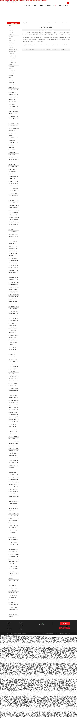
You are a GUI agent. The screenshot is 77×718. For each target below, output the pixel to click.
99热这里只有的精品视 (65, 648)
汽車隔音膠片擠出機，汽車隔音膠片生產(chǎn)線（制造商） (14, 284)
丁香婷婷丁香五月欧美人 (38, 682)
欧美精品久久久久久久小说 (65, 673)
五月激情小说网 (69, 665)
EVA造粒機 (11, 30)
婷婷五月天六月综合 (27, 715)
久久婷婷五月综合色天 (25, 711)
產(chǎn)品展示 (48, 5)
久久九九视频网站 (31, 696)
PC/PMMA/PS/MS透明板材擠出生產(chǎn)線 (14, 193)
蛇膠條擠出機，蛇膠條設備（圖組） (14, 457)
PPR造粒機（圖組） (12, 371)
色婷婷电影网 (30, 667)
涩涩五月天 (30, 664)
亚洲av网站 (5, 661)
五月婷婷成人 (61, 705)
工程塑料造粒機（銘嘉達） (13, 142)
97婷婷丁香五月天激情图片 (22, 674)
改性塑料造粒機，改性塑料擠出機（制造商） (14, 294)
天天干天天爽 (35, 690)
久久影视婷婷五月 (57, 638)
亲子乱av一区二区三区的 (69, 662)
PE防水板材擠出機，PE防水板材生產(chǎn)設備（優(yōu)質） (14, 118)
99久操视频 (21, 642)
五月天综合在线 (73, 705)
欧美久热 (63, 682)
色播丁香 (28, 652)
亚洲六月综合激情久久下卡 (59, 668)
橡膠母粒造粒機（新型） (13, 87)
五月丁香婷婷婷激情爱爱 (30, 651)
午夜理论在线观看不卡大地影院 (32, 673)
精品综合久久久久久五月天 (5, 697)
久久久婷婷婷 (26, 697)
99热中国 (24, 687)
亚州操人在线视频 (4, 669)
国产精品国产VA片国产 (63, 655)
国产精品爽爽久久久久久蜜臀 (40, 711)
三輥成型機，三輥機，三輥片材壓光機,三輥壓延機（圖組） (14, 441)
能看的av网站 (61, 711)
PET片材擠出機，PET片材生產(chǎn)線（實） (14, 508)
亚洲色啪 (26, 666)
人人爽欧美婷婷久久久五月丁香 (20, 651)
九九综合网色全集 (47, 671)
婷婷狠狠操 (68, 697)
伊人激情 (5, 706)
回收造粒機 (11, 173)
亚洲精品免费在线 (27, 705)
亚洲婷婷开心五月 (46, 665)
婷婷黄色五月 (54, 667)
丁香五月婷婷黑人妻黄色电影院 (58, 664)
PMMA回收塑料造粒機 (13, 231)
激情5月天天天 (55, 686)
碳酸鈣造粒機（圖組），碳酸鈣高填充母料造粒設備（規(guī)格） (14, 407)
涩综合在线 (52, 700)
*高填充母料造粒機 (12, 149)
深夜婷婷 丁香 (41, 712)
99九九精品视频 (19, 712)
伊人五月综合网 (30, 659)
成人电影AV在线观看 (54, 649)
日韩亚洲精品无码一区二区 (70, 687)
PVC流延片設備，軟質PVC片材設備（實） (14, 506)
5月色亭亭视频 (68, 663)
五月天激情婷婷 (69, 674)
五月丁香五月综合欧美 (71, 651)
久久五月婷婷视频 (34, 647)
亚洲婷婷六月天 (48, 713)
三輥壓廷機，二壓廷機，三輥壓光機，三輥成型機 (14, 484)
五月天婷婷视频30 (74, 664)
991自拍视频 (37, 648)
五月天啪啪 (3, 670)
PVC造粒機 (11, 36)
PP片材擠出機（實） (12, 537)
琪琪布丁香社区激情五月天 (6, 699)
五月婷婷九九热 (57, 657)
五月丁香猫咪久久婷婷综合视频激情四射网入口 (53, 688)
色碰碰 (26, 696)
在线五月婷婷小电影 (25, 656)
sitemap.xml (56, 633)
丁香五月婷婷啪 (54, 685)
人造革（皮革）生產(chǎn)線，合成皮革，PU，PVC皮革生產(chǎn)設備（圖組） (14, 433)
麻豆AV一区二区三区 (68, 669)
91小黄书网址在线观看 (15, 690)
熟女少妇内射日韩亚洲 (49, 686)
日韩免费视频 (59, 696)
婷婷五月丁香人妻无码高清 (61, 641)
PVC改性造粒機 (11, 226)
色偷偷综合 (41, 638)
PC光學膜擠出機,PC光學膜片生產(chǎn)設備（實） (14, 527)
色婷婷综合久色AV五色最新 (37, 662)
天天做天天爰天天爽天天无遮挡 (45, 687)
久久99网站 (74, 665)
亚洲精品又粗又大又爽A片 (34, 691)
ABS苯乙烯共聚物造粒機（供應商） (14, 243)
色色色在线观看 (41, 691)
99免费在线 (33, 681)
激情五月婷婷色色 (24, 689)
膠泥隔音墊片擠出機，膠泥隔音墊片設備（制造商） (14, 272)
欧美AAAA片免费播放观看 (27, 702)
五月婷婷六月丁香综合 (43, 637)
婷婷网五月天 (70, 702)
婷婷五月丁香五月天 (35, 664)
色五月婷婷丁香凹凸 (26, 686)
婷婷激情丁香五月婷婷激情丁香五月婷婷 (59, 663)
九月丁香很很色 (55, 699)
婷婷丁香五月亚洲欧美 (72, 646)
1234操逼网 (67, 700)
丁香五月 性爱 (41, 664)
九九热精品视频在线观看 (8, 647)
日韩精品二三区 (20, 672)
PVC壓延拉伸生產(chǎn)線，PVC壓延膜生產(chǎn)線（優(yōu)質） (14, 116)
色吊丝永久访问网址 (46, 651)
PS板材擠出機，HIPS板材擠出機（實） (14, 532)
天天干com (20, 648)
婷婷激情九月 (46, 654)
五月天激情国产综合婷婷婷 (62, 666)
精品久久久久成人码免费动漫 (45, 649)
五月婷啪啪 (50, 663)
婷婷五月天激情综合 (6, 711)
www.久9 (61, 680)
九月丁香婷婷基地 (30, 649)
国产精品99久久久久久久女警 (67, 679)
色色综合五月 (47, 700)
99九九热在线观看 (16, 664)
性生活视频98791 (56, 711)
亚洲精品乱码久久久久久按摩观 (29, 654)
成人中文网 (53, 712)
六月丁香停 (11, 646)
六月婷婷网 (22, 679)
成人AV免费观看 (61, 699)
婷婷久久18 (66, 653)
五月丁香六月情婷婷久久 (12, 691)
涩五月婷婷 (40, 658)
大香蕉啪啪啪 (52, 703)
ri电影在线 (39, 683)
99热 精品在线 (43, 702)
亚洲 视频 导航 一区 (38, 642)
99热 (10, 690)
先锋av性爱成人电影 (42, 713)
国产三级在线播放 (16, 685)
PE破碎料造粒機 (11, 229)
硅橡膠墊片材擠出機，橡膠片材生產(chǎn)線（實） (14, 479)
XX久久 (55, 652)
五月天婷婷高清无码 (30, 674)
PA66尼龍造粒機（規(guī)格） (14, 159)
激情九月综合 (4, 715)
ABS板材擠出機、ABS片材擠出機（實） (14, 544)
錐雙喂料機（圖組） (12, 356)
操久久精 (8, 674)
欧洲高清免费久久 (10, 669)
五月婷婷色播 (34, 661)
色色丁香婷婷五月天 (15, 716)
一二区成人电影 (8, 682)
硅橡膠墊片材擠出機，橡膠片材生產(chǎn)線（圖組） (14, 320)
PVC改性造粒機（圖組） (13, 385)
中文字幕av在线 (57, 680)
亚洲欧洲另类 (66, 640)
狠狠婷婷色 (61, 678)
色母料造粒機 (11, 45)
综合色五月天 (46, 650)
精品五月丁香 (14, 707)
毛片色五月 (10, 665)
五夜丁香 (39, 674)
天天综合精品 (63, 642)
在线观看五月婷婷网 (67, 689)
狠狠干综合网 (74, 666)
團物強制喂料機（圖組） (13, 424)
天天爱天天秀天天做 (69, 670)
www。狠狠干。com (47, 678)
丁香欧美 (60, 701)
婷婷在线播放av (9, 715)
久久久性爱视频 (59, 682)
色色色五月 (11, 664)
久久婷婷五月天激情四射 (61, 650)
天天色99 (43, 642)
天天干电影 (54, 694)
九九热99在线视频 (45, 658)
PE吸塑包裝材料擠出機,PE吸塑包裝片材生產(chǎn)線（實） (14, 542)
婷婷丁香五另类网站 (48, 685)
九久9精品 (47, 714)
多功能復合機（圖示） (12, 99)
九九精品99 (19, 640)
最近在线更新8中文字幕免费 (19, 697)
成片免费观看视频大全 (47, 673)
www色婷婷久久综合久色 (9, 701)
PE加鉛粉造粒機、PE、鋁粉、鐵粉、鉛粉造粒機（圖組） (55, 49)
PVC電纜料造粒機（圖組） (13, 344)
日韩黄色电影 (30, 684)
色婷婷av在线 (15, 704)
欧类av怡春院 (11, 696)
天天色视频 (69, 695)
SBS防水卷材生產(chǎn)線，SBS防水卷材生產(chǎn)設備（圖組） (14, 443)
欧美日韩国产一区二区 (70, 696)
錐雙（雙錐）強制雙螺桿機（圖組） (14, 402)
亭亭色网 (46, 661)
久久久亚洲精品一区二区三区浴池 (5, 658)
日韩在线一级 (30, 641)
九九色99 (22, 701)
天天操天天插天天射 (62, 659)
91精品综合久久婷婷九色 (11, 651)
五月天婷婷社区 (23, 699)
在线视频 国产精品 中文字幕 (18, 680)
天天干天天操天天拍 (71, 654)
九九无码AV (45, 659)
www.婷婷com (8, 703)
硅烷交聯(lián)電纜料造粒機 (13, 55)
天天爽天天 (57, 712)
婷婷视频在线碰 (9, 710)
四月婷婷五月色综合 (10, 706)
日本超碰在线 (34, 684)
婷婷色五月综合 (42, 656)
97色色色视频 (38, 715)
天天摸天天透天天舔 (48, 669)
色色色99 (70, 712)
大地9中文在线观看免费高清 (34, 669)
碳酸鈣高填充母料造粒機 (13, 49)
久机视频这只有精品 (68, 703)
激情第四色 (75, 704)
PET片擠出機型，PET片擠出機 (14, 183)
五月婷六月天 (65, 651)
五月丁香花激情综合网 (67, 680)
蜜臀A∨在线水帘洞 (26, 648)
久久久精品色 (34, 668)
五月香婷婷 (9, 641)
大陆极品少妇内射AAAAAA (68, 668)
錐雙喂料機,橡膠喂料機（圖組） (14, 330)
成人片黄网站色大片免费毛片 (50, 706)
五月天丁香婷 (70, 655)
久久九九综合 (9, 663)
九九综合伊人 (34, 702)
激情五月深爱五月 (37, 637)
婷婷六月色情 (33, 710)
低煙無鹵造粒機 (11, 82)
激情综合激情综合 (33, 675)
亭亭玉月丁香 (51, 705)
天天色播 (24, 683)
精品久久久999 (26, 679)
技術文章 (54, 5)
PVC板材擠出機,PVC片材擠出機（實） (14, 549)
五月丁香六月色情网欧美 (38, 696)
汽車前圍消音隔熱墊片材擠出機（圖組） (14, 453)
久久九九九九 (24, 704)
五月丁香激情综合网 (41, 714)
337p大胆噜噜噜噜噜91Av (5, 642)
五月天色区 (13, 682)
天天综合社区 (18, 684)
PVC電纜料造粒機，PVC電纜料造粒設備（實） (14, 609)
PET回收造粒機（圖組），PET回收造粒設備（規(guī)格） (14, 332)
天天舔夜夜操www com (50, 680)
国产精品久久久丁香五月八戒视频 (27, 655)
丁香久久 (64, 715)
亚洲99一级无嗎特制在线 (28, 690)
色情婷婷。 (63, 698)
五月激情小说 (35, 683)
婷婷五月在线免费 (25, 650)
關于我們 (34, 5)
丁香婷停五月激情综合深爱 (55, 713)
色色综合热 (5, 645)
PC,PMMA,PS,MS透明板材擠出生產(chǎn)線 (14, 306)
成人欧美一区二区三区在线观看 (46, 684)
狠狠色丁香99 (65, 702)
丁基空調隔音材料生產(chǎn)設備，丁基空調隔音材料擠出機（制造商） (14, 277)
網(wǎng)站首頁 (28, 5)
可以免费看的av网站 (54, 640)
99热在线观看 (41, 648)
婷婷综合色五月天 (5, 638)
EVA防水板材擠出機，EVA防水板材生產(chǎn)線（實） (14, 520)
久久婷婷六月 (27, 657)
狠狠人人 (67, 698)
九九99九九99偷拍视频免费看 (44, 657)
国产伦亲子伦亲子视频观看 (59, 683)
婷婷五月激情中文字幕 (46, 682)
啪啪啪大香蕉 (19, 665)
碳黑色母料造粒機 (12, 154)
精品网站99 (67, 713)
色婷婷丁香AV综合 (32, 656)
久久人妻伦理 (30, 672)
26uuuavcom (37, 654)
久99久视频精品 (13, 688)
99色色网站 (62, 640)
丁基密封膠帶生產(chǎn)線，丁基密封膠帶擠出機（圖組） (14, 465)
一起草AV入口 (51, 689)
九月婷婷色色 (71, 684)
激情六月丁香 (14, 665)
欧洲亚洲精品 (71, 694)
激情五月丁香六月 (67, 711)
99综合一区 (60, 715)
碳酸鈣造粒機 (11, 135)
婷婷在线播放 (36, 670)
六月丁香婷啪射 (51, 657)
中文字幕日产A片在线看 (46, 683)
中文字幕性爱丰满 (46, 696)
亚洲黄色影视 (50, 699)
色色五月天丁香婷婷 (38, 698)
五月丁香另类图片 (30, 704)
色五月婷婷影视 (73, 647)
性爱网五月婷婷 (31, 639)
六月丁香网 (43, 674)
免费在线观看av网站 (16, 679)
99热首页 (5, 652)
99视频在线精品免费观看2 (57, 679)
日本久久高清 (37, 650)
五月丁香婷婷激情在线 (40, 668)
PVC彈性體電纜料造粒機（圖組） (14, 335)
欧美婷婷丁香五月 (24, 684)
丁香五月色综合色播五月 (68, 683)
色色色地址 (46, 639)
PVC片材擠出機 (11, 147)
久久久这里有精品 (48, 681)
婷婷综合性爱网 (69, 688)
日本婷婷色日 (26, 701)
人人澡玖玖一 (71, 658)
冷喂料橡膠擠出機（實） (13, 472)
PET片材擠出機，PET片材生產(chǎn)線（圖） (14, 311)
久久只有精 (6, 698)
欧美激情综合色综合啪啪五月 (34, 640)
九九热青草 (9, 716)
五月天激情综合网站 (15, 715)
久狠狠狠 (34, 672)
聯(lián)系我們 (66, 5)
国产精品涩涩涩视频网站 (67, 681)
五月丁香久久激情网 (8, 670)
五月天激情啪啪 (39, 695)
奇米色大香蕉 (53, 687)
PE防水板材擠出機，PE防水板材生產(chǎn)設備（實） (14, 522)
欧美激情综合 (62, 657)
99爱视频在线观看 (49, 715)
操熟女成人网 (72, 686)
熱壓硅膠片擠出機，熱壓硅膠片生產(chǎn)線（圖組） (14, 313)
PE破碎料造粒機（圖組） (13, 395)
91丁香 (3, 698)
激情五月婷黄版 (39, 690)
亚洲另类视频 (64, 685)
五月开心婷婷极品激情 (13, 674)
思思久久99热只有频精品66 (48, 672)
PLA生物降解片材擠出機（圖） (14, 308)
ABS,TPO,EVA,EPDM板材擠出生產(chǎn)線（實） (14, 498)
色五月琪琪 (16, 683)
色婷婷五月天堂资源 (34, 652)
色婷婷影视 (72, 697)
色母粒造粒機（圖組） (12, 354)
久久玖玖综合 (48, 675)
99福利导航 (36, 671)
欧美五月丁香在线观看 (73, 648)
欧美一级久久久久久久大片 (45, 703)
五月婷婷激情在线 (23, 678)
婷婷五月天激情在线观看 (61, 669)
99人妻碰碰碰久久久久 (29, 637)
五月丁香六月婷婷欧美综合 (20, 694)
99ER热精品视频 (5, 702)
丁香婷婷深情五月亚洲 (49, 711)
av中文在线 (43, 700)
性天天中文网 (62, 689)
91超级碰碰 (42, 650)
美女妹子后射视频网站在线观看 (28, 713)
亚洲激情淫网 (9, 714)
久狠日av (1, 646)
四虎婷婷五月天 (65, 658)
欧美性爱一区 (27, 640)
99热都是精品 (34, 689)
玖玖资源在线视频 (66, 675)
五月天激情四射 (18, 649)
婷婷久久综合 (29, 689)
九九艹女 (46, 663)
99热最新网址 (10, 685)
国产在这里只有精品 (11, 637)
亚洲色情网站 (9, 694)
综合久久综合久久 (18, 666)
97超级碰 (52, 710)
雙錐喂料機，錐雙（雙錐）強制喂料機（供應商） (14, 234)
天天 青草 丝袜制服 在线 (57, 656)
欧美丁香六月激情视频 (43, 704)
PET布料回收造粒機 (12, 62)
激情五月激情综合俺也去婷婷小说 (18, 638)
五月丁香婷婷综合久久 (12, 702)
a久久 (44, 655)
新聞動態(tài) (40, 5)
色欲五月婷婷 (14, 641)
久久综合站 (66, 637)
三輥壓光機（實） (12, 578)
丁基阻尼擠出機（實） (12, 585)
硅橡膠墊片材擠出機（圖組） (14, 414)
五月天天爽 (21, 713)
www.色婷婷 (18, 701)
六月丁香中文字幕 (41, 701)
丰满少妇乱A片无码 (36, 688)
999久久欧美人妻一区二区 (33, 701)
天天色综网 (60, 649)
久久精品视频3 (56, 710)
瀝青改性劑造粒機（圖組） (13, 390)
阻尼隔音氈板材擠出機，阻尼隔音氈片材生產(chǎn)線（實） (14, 515)
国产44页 (12, 652)
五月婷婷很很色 (28, 695)
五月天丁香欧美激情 (32, 703)
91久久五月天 (22, 670)
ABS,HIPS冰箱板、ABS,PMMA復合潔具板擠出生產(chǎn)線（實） (14, 496)
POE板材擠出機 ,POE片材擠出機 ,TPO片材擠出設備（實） (14, 573)
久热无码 (12, 675)
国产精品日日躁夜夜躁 (18, 698)
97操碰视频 (31, 658)
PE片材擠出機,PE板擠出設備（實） (14, 539)
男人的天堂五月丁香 (6, 671)
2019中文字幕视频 (55, 715)
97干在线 (19, 689)
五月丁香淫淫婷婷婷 (36, 655)
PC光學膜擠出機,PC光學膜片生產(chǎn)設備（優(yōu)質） (14, 123)
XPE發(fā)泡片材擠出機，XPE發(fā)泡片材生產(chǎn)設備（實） (14, 561)
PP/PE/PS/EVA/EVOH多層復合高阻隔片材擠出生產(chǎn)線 (14, 200)
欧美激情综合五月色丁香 (21, 647)
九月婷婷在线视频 (17, 696)
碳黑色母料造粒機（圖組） (13, 366)
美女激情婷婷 (68, 642)
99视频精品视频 (45, 698)
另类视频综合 (54, 696)
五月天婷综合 (15, 647)
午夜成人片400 (73, 680)
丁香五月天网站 (71, 653)
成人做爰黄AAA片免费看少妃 (32, 680)
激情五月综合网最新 (5, 664)
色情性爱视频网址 (38, 639)
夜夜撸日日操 (56, 659)
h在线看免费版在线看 (71, 678)
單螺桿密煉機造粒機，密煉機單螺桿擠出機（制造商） (14, 291)
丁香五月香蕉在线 (72, 640)
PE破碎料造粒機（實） (13, 597)
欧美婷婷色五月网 (51, 637)
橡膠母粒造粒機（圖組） (13, 349)
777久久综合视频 (18, 650)
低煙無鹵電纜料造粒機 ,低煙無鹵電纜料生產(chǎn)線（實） (14, 604)
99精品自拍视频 (35, 667)
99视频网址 (47, 689)
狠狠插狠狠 (60, 687)
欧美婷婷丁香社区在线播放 (41, 680)
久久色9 (24, 669)
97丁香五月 (20, 704)
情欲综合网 (15, 678)
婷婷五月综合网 (61, 691)
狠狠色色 (42, 639)
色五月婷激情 (62, 684)
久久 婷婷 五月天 (18, 661)
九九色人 (11, 642)
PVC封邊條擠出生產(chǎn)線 (14, 205)
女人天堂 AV (45, 699)
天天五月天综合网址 (6, 705)
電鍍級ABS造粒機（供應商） (14, 246)
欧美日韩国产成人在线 (19, 682)
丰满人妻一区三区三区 (65, 646)
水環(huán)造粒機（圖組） (13, 361)
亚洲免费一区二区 (20, 707)
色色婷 (50, 714)
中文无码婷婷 (17, 637)
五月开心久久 (16, 648)
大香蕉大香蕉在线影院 (57, 654)
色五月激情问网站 (26, 714)
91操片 (65, 670)
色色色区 (8, 661)
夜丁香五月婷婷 (10, 656)
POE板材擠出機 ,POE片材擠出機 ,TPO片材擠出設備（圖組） (14, 431)
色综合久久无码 (3, 674)
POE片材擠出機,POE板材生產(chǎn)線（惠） (14, 554)
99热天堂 (74, 645)
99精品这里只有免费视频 (34, 714)
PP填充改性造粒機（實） (13, 592)
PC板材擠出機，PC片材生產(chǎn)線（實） (14, 530)
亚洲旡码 (26, 662)
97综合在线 (66, 714)
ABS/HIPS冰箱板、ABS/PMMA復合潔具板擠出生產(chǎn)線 (14, 202)
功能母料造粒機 (11, 34)
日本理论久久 (12, 681)
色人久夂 (25, 661)
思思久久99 (35, 663)
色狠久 (16, 681)
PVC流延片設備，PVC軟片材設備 (14, 181)
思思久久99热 (13, 650)
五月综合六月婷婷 (47, 701)
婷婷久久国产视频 (19, 686)
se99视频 (31, 638)
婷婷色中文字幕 (56, 689)
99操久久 (58, 652)
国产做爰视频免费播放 (3, 637)
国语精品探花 (25, 672)
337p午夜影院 (56, 637)
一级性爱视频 (15, 667)
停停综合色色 (35, 659)
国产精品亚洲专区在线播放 (36, 707)
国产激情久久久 (66, 712)
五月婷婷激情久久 (48, 642)
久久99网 (24, 663)
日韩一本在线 (51, 654)
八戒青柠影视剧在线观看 (26, 645)
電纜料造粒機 (11, 53)
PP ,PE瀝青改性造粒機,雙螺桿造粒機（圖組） (14, 388)
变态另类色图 (32, 679)
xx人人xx (4, 703)
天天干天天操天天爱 (20, 705)
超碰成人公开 (43, 675)
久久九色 (30, 700)
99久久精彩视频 (24, 649)
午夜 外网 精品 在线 (5, 704)
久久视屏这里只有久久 (12, 649)
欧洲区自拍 (11, 678)
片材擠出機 (11, 75)
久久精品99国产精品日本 (32, 685)
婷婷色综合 (55, 698)
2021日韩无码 (22, 696)
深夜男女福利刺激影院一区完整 (24, 703)
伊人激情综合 (43, 646)
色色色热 (61, 671)
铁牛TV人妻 (22, 641)
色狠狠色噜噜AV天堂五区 (40, 705)
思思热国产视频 (21, 706)
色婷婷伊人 (19, 645)
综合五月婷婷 (74, 671)
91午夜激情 (39, 702)
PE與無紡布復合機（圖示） (13, 92)
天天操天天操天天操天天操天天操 (11, 689)
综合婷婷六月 (61, 651)
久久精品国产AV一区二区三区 (34, 686)
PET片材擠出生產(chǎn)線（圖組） (14, 421)
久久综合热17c (53, 695)
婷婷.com (9, 687)
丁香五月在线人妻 (30, 683)
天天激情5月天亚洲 (67, 705)
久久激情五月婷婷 (49, 670)
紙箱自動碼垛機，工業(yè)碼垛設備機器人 (14, 104)
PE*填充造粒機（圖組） (13, 429)
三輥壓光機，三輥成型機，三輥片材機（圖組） (14, 419)
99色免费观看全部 (40, 678)
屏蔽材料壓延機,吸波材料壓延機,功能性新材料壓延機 (14, 301)
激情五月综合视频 (64, 654)
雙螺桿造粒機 (11, 66)
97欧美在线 (26, 667)
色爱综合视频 (62, 713)
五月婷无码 (37, 712)
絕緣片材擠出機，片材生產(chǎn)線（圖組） (14, 318)
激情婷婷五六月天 (69, 659)
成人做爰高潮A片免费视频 (8, 662)
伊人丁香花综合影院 (52, 658)
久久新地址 (68, 685)
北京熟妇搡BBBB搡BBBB (25, 658)
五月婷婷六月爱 (12, 671)
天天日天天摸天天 (16, 642)
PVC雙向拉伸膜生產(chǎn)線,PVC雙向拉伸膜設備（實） (14, 510)
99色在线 (17, 657)
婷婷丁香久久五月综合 (40, 689)
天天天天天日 (68, 682)
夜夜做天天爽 (22, 664)
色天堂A (63, 687)
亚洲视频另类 (34, 695)
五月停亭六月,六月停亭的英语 (49, 668)
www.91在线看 (61, 686)
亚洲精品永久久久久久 (45, 653)
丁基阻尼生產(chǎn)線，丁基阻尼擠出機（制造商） (14, 270)
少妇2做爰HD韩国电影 (25, 646)
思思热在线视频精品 (3, 672)
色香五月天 (64, 639)
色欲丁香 (27, 687)
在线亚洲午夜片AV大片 (69, 645)
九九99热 (41, 655)
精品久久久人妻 (61, 637)
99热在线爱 (26, 671)
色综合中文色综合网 (17, 711)
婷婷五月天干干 (63, 695)
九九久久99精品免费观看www (38, 641)
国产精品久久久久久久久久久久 (58, 672)
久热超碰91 (2, 647)
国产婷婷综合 (33, 705)
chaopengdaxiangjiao (53, 666)
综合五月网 (36, 674)
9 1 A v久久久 (73, 642)
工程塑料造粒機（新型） (13, 84)
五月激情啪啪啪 (40, 665)
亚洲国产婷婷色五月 (71, 714)
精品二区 (23, 666)
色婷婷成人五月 (42, 688)
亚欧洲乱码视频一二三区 (7, 655)
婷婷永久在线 (56, 651)
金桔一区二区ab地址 (20, 653)
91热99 (32, 716)
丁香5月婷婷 (36, 658)
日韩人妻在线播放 (60, 702)
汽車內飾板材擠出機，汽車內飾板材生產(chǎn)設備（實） (14, 571)
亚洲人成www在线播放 (42, 670)
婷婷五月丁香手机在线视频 (16, 658)
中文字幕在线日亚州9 (61, 645)
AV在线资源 (22, 690)
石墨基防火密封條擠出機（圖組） (14, 325)
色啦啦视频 (9, 640)
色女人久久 (63, 694)
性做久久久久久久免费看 (14, 639)
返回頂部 (62, 49)
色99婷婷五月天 (45, 641)
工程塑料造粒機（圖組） (13, 347)
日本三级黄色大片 (6, 696)
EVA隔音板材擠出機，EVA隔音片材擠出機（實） (14, 518)
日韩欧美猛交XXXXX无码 (48, 664)
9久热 (50, 653)
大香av (16, 668)
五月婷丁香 (12, 711)
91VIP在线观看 (20, 659)
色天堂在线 (24, 665)
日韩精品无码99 (25, 682)
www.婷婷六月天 (42, 686)
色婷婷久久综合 (72, 699)
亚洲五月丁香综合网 (38, 645)
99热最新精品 (44, 695)
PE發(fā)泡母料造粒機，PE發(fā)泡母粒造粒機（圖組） (14, 380)
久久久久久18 (32, 642)
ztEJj (32, 670)
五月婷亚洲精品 (45, 652)
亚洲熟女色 (29, 661)
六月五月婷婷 (49, 716)
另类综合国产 (55, 645)
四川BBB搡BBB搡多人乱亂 (48, 648)
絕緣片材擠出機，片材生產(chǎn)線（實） (14, 474)
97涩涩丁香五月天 (9, 684)
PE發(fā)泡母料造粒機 (12, 171)
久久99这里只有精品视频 (59, 675)
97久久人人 (43, 710)
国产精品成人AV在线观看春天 (7, 707)
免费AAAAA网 (65, 678)
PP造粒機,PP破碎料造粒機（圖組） (14, 383)
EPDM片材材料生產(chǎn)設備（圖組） (14, 438)
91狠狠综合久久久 (9, 667)
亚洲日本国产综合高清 (55, 684)
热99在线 (26, 641)
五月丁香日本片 (28, 647)
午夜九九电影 (72, 700)
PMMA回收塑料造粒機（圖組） (14, 400)
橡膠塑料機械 (11, 616)
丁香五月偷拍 (63, 700)
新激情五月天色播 (26, 642)
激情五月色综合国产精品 (27, 707)
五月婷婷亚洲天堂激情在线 (19, 671)
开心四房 (54, 702)
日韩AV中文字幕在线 (31, 712)
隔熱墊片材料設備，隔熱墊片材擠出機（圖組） (14, 445)
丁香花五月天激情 (5, 656)
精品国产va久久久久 (31, 650)
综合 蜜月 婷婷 (48, 640)
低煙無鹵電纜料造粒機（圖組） (14, 409)
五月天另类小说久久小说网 (42, 667)
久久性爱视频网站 (45, 694)
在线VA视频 (5, 712)
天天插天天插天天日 (37, 716)
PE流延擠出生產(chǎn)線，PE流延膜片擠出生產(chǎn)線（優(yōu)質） (14, 113)
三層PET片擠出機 (12, 178)
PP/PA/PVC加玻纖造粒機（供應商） (14, 255)
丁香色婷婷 (49, 690)
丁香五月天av (40, 652)
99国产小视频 (32, 645)
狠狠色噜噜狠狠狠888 (32, 694)
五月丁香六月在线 (72, 656)
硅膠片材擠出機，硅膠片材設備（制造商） (14, 296)
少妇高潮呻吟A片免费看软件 (8, 673)
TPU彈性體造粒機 (12, 152)
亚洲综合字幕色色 (54, 697)
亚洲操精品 (2, 665)
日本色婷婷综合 (14, 640)
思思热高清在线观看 (64, 638)
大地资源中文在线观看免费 (33, 657)
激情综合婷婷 (12, 666)
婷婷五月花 (59, 685)
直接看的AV (11, 704)
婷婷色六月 (67, 650)
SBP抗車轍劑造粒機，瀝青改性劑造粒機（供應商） (14, 236)
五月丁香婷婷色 (19, 700)
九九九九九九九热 (38, 653)
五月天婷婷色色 (65, 661)
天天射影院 (5, 640)
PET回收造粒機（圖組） (13, 373)
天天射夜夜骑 (38, 703)
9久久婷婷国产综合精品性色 (40, 681)
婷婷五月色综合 (50, 652)
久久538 (42, 673)
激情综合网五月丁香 (5, 713)
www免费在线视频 (23, 637)
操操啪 (23, 661)
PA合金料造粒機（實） (13, 590)
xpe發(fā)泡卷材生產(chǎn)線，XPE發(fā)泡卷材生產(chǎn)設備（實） (14, 566)
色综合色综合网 (10, 645)
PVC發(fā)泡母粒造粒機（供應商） (14, 219)
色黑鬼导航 (13, 714)
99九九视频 (30, 662)
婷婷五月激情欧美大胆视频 (61, 697)
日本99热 (68, 639)
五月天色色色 (45, 647)
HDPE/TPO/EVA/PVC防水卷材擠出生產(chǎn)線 (14, 212)
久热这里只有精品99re (52, 641)
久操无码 (14, 686)
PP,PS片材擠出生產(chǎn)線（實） (14, 489)
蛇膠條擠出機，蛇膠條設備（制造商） (14, 267)
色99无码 (22, 640)
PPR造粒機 (11, 47)
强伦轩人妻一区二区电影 (5, 639)
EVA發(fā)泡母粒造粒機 (13, 166)
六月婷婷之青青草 (6, 646)
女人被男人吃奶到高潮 (49, 646)
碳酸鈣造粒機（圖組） (12, 337)
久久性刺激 (35, 678)
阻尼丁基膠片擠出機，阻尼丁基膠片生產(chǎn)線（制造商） (14, 287)
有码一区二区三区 (54, 681)
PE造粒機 (10, 38)
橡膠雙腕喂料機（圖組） (13, 426)
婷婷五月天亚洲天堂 (44, 707)
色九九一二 (36, 651)
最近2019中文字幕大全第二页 (14, 713)
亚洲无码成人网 (43, 706)
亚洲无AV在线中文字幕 (63, 652)
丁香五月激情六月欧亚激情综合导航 (58, 714)
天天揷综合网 (73, 691)
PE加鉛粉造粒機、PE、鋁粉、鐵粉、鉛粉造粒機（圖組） (14, 323)
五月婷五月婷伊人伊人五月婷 (54, 655)
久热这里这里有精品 (55, 661)
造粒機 (10, 25)
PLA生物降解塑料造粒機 (13, 214)
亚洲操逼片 (18, 641)
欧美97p (51, 662)
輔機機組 (10, 77)
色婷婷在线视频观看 (13, 705)
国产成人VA (35, 646)
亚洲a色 (56, 687)
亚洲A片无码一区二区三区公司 (34, 697)
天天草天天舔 (25, 659)
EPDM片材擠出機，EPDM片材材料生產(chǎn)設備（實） (14, 575)
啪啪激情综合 (19, 655)
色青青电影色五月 (32, 711)
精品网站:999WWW (67, 710)
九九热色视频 (6, 679)
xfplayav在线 (39, 685)
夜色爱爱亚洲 (72, 650)
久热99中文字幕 (45, 645)
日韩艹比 (34, 649)
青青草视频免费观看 (26, 698)
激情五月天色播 (31, 682)
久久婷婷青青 (40, 647)
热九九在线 (52, 675)
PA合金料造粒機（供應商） (13, 248)
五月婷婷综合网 (50, 707)
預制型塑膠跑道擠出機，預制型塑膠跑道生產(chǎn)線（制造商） (14, 279)
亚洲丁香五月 (41, 654)
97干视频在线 (37, 687)
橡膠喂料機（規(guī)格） (13, 130)
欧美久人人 (47, 655)
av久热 (13, 687)
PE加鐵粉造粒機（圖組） (30, 49)
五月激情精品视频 (20, 667)
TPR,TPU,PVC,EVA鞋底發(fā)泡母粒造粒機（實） (14, 587)
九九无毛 (3, 701)
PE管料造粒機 (11, 467)
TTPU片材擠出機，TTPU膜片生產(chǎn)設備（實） (14, 525)
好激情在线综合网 (56, 707)
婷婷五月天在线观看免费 (37, 700)
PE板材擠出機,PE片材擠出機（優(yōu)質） (14, 125)
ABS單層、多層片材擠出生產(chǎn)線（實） (14, 491)
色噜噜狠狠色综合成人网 (55, 678)
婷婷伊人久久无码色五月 (57, 662)
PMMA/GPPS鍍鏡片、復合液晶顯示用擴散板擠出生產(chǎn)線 (14, 195)
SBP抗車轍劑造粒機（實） (13, 595)
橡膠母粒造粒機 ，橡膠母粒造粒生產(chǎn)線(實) (14, 614)
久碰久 (61, 658)
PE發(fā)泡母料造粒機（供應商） (14, 222)
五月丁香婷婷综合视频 (70, 667)
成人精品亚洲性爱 (42, 640)
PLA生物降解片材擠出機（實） (14, 503)
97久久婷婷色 (27, 691)
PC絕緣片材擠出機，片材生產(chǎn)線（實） (14, 477)
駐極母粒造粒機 (11, 64)
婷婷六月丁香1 (18, 699)
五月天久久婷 (22, 657)
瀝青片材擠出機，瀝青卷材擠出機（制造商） (14, 265)
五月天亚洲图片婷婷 (68, 657)
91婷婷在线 (37, 666)
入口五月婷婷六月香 (50, 659)
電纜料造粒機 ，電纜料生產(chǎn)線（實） (14, 607)
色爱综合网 (37, 656)
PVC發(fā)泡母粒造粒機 (13, 169)
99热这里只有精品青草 (64, 716)
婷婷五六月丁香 (38, 710)
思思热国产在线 (26, 675)
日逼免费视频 (3, 689)
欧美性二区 (49, 695)
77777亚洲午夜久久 (28, 670)
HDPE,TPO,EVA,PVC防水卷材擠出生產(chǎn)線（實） (14, 501)
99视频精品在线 (70, 638)
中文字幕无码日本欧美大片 (15, 695)
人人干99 (18, 678)
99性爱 (15, 701)
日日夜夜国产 (10, 638)
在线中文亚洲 (13, 699)
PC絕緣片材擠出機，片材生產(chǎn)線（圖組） (14, 315)
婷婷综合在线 (62, 653)
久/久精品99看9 (31, 671)
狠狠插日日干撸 (27, 638)
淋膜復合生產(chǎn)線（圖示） (14, 96)
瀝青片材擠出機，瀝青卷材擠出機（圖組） (14, 462)
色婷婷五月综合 (14, 712)
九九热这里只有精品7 (23, 652)
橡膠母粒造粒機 (11, 145)
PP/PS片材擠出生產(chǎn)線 (14, 190)
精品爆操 (51, 651)
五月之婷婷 (63, 662)
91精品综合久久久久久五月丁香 (6, 683)
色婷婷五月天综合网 (9, 659)
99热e (18, 688)
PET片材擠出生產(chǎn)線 (13, 188)
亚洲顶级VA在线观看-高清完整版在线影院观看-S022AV (14, 654)
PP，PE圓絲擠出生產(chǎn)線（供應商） (14, 258)
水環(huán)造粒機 (12, 40)
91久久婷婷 (18, 691)
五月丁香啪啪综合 (36, 638)
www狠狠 (23, 662)
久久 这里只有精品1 (22, 688)
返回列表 (66, 49)
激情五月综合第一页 (29, 688)
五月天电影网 (64, 701)
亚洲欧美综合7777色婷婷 (41, 661)
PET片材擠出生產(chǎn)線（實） (14, 486)
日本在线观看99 (32, 698)
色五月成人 (15, 659)
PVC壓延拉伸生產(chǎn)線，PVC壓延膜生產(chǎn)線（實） (14, 513)
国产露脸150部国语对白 (16, 710)
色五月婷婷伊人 (47, 710)
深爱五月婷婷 (58, 673)
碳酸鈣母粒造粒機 (12, 164)
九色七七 (73, 641)
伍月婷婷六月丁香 (12, 698)
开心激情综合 (61, 712)
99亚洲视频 (11, 679)
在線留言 (60, 5)
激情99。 (3, 650)
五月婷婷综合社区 (4, 663)
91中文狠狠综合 (2, 666)
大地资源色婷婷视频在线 (55, 653)
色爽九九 (58, 716)
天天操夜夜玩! (5, 686)
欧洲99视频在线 (56, 705)
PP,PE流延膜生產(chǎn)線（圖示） (14, 94)
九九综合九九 (63, 704)
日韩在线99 (52, 671)
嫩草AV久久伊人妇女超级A (68, 672)
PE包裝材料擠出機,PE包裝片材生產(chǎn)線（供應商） (14, 260)
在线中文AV (14, 684)
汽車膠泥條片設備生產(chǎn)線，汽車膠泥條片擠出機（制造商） (14, 282)
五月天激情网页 (66, 699)
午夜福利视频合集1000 (18, 646)
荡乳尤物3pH (59, 694)
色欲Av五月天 (52, 683)
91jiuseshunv (41, 651)
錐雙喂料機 (11, 80)
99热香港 (20, 656)
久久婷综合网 (62, 703)
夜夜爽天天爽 (64, 667)
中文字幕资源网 (57, 671)
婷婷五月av (2, 706)
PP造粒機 (10, 68)
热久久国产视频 (60, 681)
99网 (59, 640)
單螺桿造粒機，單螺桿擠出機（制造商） (14, 289)
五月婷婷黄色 (45, 690)
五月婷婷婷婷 (17, 706)
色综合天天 (38, 649)
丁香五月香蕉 (5, 641)
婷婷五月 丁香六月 (56, 691)
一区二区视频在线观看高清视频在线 (52, 674)
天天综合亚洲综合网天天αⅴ (18, 669)
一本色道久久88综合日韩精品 (35, 706)
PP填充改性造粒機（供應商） (14, 241)
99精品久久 (61, 710)
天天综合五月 (38, 672)
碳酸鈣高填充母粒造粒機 (13, 157)
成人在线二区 (20, 668)
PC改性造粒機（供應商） (13, 253)
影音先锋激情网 (7, 650)
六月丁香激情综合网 (49, 702)
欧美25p (38, 673)
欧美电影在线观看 (5, 687)
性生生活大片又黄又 (67, 664)
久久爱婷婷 (27, 694)
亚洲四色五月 (22, 691)
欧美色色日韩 (4, 651)
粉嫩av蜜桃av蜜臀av (29, 663)
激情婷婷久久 (29, 668)
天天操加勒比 (55, 646)
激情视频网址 (50, 667)
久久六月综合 (67, 684)
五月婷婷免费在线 (53, 682)
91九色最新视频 (23, 695)
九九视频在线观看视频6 (67, 671)
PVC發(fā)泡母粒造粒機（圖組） (14, 378)
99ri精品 (42, 672)
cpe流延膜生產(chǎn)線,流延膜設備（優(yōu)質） (14, 111)
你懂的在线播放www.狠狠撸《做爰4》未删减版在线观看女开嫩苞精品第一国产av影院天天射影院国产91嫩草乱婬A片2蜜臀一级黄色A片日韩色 (23, 0)
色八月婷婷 (9, 712)
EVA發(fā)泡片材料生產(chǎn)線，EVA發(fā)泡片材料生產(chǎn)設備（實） (14, 568)
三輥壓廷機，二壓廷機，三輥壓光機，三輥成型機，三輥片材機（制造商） (14, 299)
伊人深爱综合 (74, 657)
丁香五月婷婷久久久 (29, 665)
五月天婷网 (12, 697)
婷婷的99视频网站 (8, 700)
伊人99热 (50, 661)
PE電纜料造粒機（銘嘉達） (13, 137)
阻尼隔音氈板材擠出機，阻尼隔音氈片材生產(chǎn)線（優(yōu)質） (14, 89)
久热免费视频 (59, 667)
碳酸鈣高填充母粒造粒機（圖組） (14, 368)
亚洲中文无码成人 (30, 678)
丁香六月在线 (38, 675)
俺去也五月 (9, 672)
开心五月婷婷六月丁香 (41, 663)
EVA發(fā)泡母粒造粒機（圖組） (14, 376)
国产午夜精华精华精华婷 (4, 648)
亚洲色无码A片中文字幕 (65, 656)
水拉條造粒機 (11, 161)
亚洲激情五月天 (39, 694)
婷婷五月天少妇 (43, 716)
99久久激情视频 (3, 694)
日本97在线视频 (41, 671)
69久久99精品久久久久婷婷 (48, 679)
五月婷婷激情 (24, 668)
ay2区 (29, 706)
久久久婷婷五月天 (3, 667)
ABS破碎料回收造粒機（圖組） (14, 397)
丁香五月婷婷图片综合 (71, 652)
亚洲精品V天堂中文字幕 (57, 648)
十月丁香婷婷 (69, 666)
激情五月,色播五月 (57, 700)
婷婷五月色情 (8, 681)
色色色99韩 (21, 715)
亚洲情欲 (59, 646)
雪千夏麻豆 (28, 669)
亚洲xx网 (38, 646)
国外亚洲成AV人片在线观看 (21, 673)
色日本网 (31, 646)
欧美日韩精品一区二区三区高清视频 (60, 665)
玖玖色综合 (51, 650)
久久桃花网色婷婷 (59, 639)
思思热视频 (28, 710)
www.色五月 (9, 695)
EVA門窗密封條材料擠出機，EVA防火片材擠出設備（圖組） (14, 436)
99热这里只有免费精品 (52, 639)
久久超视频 (57, 701)
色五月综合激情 (2, 681)
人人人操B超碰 (13, 700)
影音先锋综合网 (74, 689)
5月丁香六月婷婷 (65, 649)
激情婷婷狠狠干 (37, 679)
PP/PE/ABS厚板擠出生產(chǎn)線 (14, 207)
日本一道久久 (21, 683)
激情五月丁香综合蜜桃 (19, 714)
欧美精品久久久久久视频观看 (56, 642)
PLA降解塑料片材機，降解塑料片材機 (14, 176)
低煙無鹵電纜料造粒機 (12, 51)
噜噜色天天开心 (68, 647)
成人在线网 (67, 694)
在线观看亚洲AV (47, 697)
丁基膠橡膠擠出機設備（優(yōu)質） (14, 128)
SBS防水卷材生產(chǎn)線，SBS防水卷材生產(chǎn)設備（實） (14, 580)
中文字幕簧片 (70, 649)
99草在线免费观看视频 (63, 707)
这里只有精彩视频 (67, 686)
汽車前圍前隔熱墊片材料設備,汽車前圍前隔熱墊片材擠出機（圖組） (14, 450)
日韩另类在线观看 (28, 716)
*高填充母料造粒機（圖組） (13, 359)
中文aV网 (3, 654)
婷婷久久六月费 (33, 715)
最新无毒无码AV (42, 666)
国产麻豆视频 (35, 665)
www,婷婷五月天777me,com (19, 675)
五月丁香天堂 (10, 686)
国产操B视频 (61, 690)
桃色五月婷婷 (59, 698)
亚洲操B (26, 706)
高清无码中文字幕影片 (45, 662)
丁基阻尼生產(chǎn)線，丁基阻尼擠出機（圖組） (14, 460)
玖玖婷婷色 (20, 639)
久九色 (13, 683)
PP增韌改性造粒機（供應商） (14, 238)
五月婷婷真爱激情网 (19, 702)
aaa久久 (4, 682)
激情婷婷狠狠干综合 (21, 681)
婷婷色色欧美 (52, 665)
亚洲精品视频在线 (72, 661)
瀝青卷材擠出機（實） (12, 583)
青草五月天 (42, 679)
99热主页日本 (57, 703)
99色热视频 (24, 639)
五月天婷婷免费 (31, 648)
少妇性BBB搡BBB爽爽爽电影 (4, 690)
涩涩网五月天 (36, 713)
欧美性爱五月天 (72, 675)
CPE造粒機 (11, 32)
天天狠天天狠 (5, 649)
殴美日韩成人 (8, 666)
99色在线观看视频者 (25, 700)
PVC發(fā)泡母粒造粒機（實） (14, 599)
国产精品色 (52, 701)
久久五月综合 (43, 715)
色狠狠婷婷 (65, 690)
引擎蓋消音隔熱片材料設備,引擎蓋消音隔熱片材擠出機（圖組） (14, 448)
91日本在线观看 (64, 688)
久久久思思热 (46, 705)
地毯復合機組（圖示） (12, 101)
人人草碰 (1, 705)
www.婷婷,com (50, 645)
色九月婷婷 (17, 670)
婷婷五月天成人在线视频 (17, 662)
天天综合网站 (74, 659)
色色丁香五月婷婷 (15, 663)
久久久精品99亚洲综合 (59, 706)
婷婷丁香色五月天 (36, 704)
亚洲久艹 (43, 685)
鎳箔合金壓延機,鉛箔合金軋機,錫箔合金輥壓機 (14, 303)
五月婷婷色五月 (71, 698)
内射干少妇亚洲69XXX (71, 716)
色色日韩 (13, 670)
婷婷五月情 (61, 661)
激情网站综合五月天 (55, 690)
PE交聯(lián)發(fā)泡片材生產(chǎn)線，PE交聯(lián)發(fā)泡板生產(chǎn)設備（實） (14, 563)
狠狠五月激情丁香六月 (48, 656)
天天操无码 (55, 650)
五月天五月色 (58, 695)
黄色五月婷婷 (16, 656)
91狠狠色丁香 (42, 669)
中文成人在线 (5, 685)
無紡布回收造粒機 (12, 70)
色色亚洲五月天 (73, 710)
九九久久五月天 (16, 652)
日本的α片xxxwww (28, 681)
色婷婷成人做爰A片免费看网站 (49, 638)
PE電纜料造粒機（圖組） (13, 342)
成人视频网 (6, 665)
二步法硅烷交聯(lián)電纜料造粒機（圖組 (14, 412)
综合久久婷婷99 (42, 697)
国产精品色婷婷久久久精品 (12, 653)
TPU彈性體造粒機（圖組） (13, 364)
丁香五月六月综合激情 (69, 704)
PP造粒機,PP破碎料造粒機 (13, 224)
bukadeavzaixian (21, 716)
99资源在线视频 (22, 685)
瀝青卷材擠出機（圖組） (13, 455)
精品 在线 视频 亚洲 (47, 712)
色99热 (68, 701)
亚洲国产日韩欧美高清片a (62, 674)
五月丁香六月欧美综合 (14, 703)
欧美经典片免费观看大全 (51, 647)
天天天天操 (15, 673)
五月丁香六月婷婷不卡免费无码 (11, 657)
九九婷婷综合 (53, 673)
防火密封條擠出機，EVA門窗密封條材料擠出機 (14, 106)
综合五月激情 (36, 699)
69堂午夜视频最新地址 (10, 668)
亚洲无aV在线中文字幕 (7, 675)
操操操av (1, 649)
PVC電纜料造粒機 (12, 60)
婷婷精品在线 (15, 645)
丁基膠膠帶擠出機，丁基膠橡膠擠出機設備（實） (14, 556)
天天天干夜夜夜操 (69, 641)
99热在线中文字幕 (23, 710)
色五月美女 (20, 663)
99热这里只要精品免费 (48, 691)
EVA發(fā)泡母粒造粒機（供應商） (14, 217)
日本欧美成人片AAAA (30, 699)
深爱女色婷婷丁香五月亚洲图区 (29, 653)
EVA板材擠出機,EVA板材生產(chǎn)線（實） (14, 551)
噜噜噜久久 (58, 647)
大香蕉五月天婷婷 (60, 670)
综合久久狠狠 (64, 696)
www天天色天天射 (14, 672)
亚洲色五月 (58, 704)
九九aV (27, 639)
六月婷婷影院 (54, 669)
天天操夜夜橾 (40, 659)
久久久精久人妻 (62, 647)
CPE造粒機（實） (12, 602)
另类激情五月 (58, 658)
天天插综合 (50, 694)
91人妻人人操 (14, 655)
